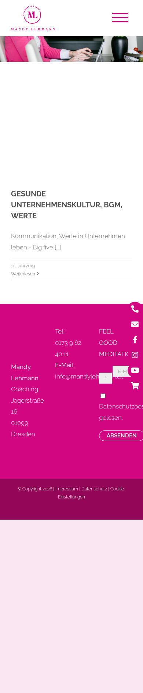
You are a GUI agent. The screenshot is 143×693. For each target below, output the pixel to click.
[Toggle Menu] (122, 17)
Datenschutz (94, 488)
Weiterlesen (23, 273)
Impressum (66, 488)
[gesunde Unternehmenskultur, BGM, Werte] (71, 120)
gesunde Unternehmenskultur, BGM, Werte (66, 204)
